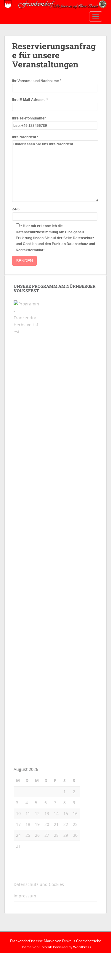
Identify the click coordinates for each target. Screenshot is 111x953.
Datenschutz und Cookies (39, 884)
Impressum (25, 896)
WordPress (82, 946)
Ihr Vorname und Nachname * (36, 81)
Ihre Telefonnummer (29, 118)
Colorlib (45, 946)
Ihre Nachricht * (25, 137)
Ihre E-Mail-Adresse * (30, 100)
